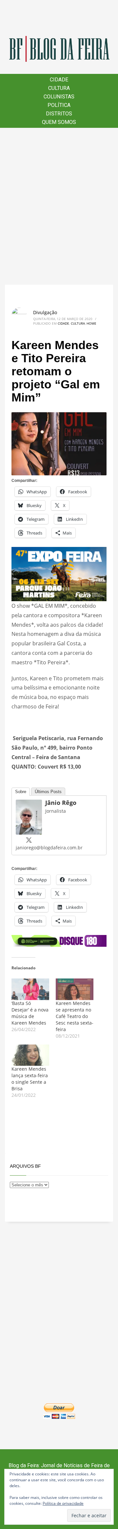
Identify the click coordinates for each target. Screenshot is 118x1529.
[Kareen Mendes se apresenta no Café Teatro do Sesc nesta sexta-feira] (74, 989)
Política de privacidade (63, 1503)
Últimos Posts (48, 791)
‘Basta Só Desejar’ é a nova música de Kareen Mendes (30, 1013)
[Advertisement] (59, 206)
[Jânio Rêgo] (29, 816)
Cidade (63, 323)
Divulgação (45, 312)
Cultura (78, 323)
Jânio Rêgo (60, 803)
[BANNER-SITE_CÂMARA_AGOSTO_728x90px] (59, 940)
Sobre (20, 791)
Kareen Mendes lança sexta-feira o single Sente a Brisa (29, 1079)
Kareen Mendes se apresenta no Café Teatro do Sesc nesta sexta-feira (74, 1016)
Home (91, 323)
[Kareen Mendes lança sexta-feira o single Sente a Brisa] (30, 1055)
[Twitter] (29, 840)
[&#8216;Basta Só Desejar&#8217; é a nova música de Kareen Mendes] (30, 989)
